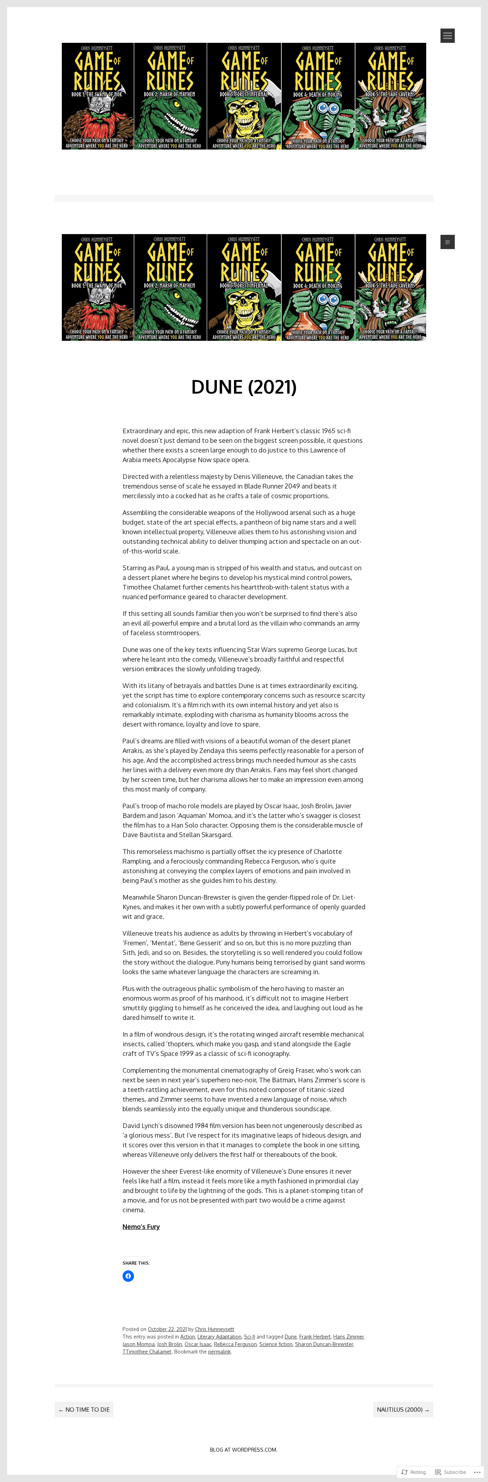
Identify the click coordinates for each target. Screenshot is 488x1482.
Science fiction (276, 1344)
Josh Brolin (169, 1344)
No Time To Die (84, 1409)
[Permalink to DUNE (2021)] (244, 352)
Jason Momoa (139, 1344)
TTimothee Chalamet (147, 1352)
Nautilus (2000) (403, 1409)
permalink (219, 1352)
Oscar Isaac (198, 1344)
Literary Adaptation (219, 1337)
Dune (291, 1337)
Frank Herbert (315, 1337)
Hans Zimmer (348, 1337)
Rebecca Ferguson (235, 1344)
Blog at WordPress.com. (244, 1450)
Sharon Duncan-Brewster (324, 1344)
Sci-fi (249, 1337)
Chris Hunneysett (214, 1329)
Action (187, 1337)
